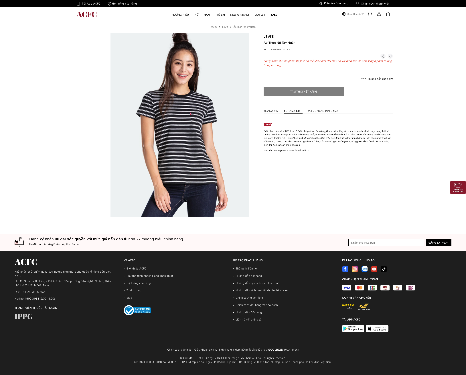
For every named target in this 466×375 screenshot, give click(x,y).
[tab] (271, 111)
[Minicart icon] (388, 14)
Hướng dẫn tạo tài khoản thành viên (258, 283)
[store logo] (86, 14)
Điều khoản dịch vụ (205, 349)
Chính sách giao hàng (249, 297)
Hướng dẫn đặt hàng (249, 276)
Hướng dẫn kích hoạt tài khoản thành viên (262, 290)
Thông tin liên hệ (246, 268)
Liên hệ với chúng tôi (249, 319)
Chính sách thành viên (375, 3)
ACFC (214, 27)
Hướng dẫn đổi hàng (249, 312)
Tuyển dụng (134, 290)
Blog (129, 297)
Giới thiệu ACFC (137, 268)
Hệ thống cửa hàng (124, 3)
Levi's (225, 27)
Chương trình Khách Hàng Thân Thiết (150, 276)
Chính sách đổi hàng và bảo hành (257, 305)
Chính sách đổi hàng (323, 111)
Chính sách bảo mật (179, 349)
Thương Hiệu (293, 111)
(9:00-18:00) (40, 298)
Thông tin (271, 111)
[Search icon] (370, 14)
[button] (379, 14)
